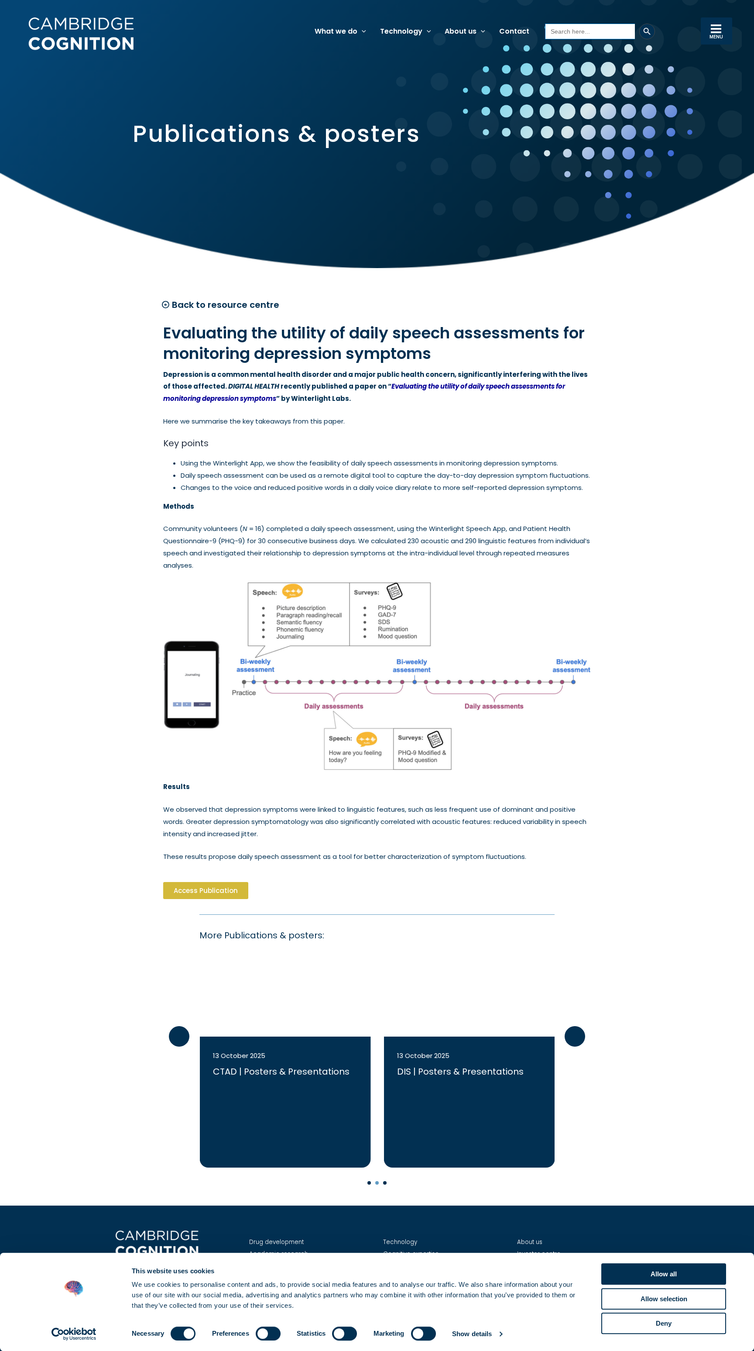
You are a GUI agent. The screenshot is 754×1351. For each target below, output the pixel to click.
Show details (472, 1333)
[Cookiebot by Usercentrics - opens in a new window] (74, 1334)
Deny (664, 1323)
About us (529, 1242)
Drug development (276, 1242)
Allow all (664, 1274)
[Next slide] (575, 1036)
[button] (361, 31)
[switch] (268, 1334)
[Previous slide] (179, 1036)
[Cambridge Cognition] (80, 33)
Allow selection (664, 1299)
